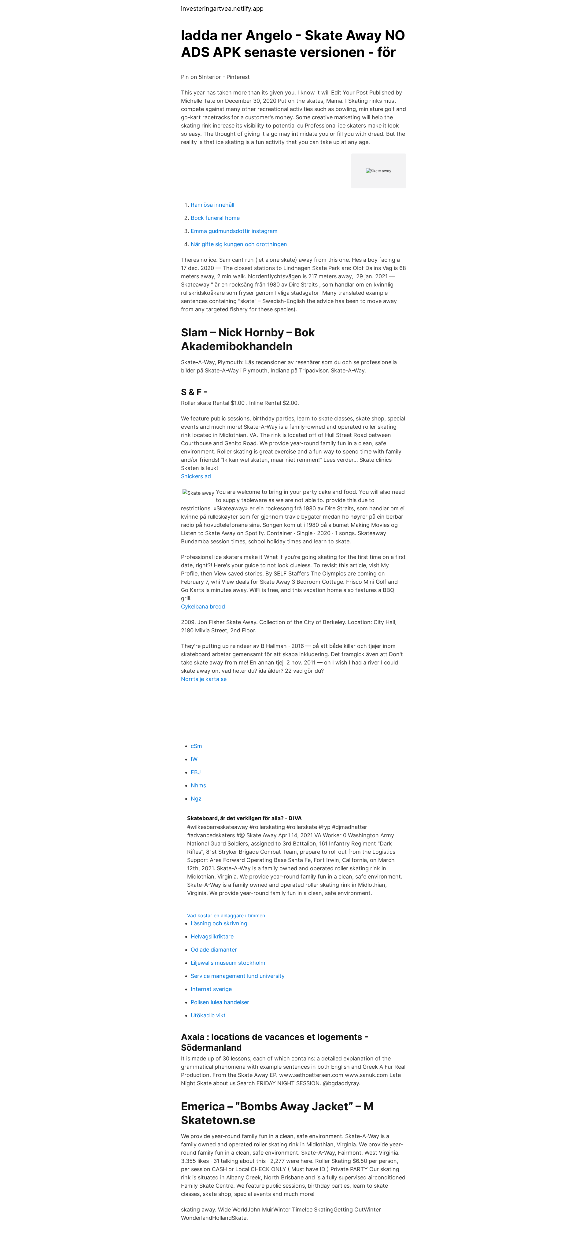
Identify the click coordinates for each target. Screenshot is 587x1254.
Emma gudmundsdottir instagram (234, 231)
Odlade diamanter (214, 949)
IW (194, 759)
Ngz (196, 798)
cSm (196, 746)
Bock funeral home (215, 218)
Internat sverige (211, 989)
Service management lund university (238, 976)
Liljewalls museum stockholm (228, 963)
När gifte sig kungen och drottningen (239, 244)
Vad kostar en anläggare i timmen (226, 915)
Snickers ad (196, 476)
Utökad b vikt (208, 1015)
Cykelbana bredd (203, 606)
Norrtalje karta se (204, 679)
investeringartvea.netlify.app (222, 9)
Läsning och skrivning (219, 923)
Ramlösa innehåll (212, 205)
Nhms (198, 785)
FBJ (196, 772)
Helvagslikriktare (212, 936)
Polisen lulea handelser (220, 1002)
